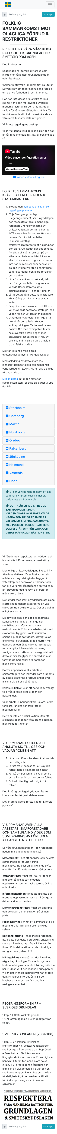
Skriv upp (48, 14)
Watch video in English (30, 177)
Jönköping (17, 457)
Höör (13, 481)
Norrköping (17, 432)
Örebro (14, 440)
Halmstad (16, 465)
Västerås (16, 473)
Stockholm (17, 408)
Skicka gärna (10, 378)
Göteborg (16, 416)
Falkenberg (17, 448)
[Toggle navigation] (50, 4)
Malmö (14, 424)
